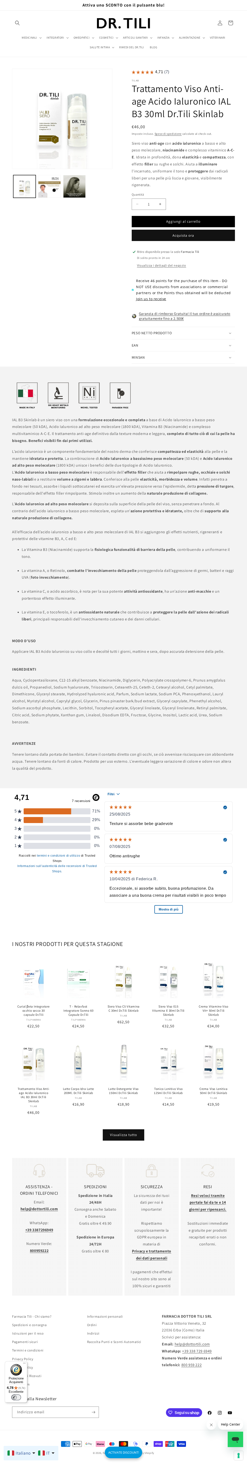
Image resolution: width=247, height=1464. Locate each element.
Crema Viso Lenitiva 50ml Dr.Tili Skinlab (213, 1091)
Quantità (138, 194)
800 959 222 (191, 1364)
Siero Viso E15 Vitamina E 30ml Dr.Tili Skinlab (168, 1011)
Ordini (92, 1325)
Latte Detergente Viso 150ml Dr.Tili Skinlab (123, 1091)
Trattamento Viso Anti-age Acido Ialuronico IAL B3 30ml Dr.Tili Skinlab (34, 1095)
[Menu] (24, 1364)
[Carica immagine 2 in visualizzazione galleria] (49, 186)
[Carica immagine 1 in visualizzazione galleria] (24, 186)
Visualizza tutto (123, 1134)
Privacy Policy (22, 1359)
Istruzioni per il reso (28, 1333)
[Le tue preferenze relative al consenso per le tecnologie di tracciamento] (238, 1455)
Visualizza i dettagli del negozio (161, 265)
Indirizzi (93, 1333)
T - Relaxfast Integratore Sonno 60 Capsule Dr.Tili (79, 1011)
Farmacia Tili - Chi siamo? (32, 1316)
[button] (17, 23)
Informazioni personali (105, 1316)
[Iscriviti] (93, 1412)
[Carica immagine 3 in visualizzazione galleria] (74, 186)
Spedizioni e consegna (29, 1325)
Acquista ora (183, 235)
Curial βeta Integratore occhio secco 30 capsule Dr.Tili (33, 1011)
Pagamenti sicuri (25, 1342)
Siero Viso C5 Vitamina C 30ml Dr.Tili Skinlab (123, 1009)
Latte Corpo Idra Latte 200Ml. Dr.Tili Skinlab (78, 1091)
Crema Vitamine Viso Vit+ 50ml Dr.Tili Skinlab (213, 1011)
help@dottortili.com (192, 1344)
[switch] (16, 1397)
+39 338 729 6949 (197, 1351)
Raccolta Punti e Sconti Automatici (114, 1342)
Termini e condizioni (27, 1350)
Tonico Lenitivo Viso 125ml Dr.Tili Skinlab (168, 1091)
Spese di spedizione (168, 133)
